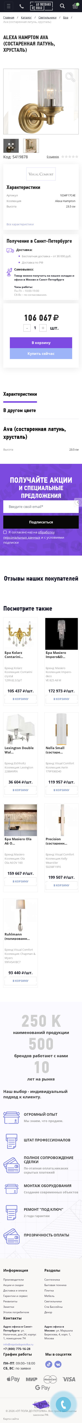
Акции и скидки (13, 1285)
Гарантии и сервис (15, 1296)
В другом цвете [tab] (19, 410)
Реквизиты (10, 1301)
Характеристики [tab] (20, 394)
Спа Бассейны (53, 1307)
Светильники (53, 1301)
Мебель (49, 1296)
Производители (13, 1279)
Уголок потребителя (16, 1312)
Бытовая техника (55, 1285)
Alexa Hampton (65, 201)
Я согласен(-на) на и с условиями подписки (33, 537)
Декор (48, 1312)
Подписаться (41, 522)
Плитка (49, 1290)
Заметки (8, 1307)
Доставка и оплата (15, 1290)
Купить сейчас (41, 353)
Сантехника (52, 1279)
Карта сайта (11, 1419)
